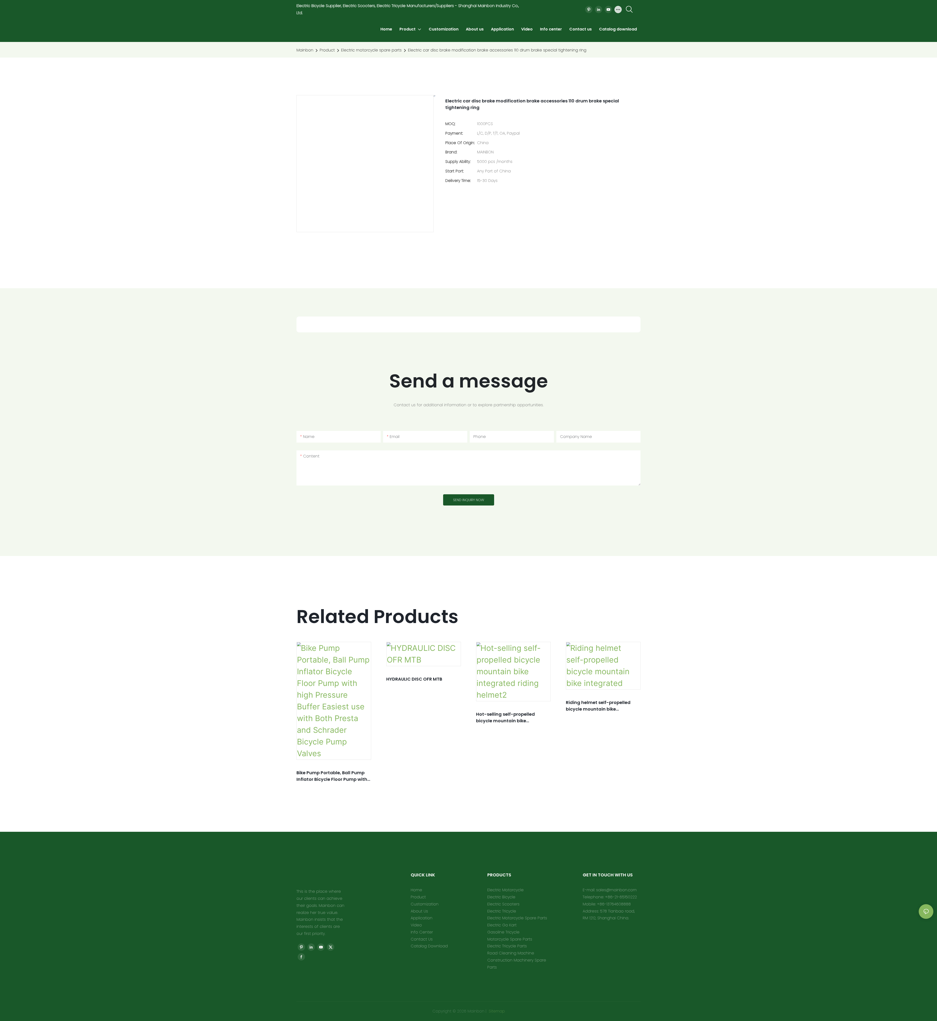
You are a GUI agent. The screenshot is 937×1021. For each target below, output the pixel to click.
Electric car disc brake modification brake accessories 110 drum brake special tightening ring (497, 50)
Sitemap (496, 1011)
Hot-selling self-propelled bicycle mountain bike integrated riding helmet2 (505, 717)
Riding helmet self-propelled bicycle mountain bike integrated (598, 705)
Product (327, 50)
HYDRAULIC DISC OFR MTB (414, 679)
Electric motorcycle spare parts (371, 50)
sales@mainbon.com (616, 890)
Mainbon (304, 50)
